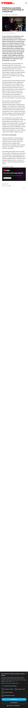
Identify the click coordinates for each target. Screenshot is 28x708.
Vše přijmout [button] (14, 699)
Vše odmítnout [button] (14, 702)
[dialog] (14, 690)
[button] (14, 683)
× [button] (26, 673)
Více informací (14, 681)
